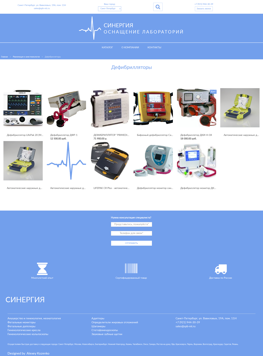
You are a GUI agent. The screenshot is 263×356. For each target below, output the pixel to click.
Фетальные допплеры (21, 326)
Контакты (154, 47)
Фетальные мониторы (21, 322)
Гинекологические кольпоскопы (28, 334)
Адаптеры (98, 318)
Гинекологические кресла (24, 330)
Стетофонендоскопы (105, 330)
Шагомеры (98, 326)
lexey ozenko (38, 353)
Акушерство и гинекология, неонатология (34, 318)
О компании (130, 47)
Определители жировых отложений (115, 322)
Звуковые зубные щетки (107, 334)
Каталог (107, 47)
